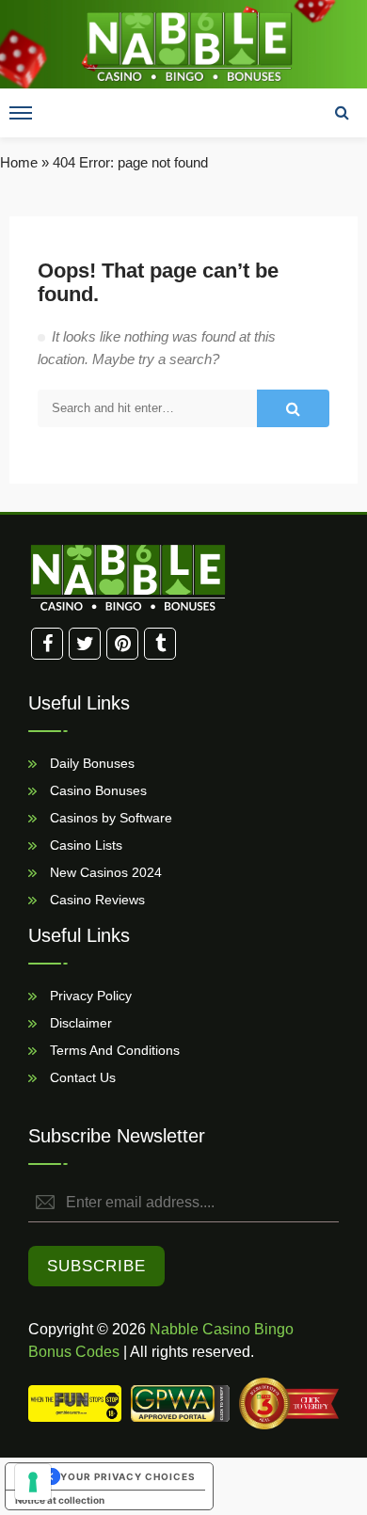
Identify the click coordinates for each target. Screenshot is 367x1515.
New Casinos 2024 (104, 871)
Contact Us (81, 1076)
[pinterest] (122, 644)
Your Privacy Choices (128, 1476)
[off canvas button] (20, 112)
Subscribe (96, 1266)
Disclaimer (79, 1021)
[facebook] (47, 644)
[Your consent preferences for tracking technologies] (33, 1482)
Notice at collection (59, 1500)
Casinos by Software (109, 816)
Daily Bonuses (90, 762)
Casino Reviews (95, 898)
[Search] (342, 112)
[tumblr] (160, 644)
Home (19, 162)
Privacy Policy (89, 994)
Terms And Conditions (113, 1049)
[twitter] (85, 644)
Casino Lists (84, 844)
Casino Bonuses (96, 789)
